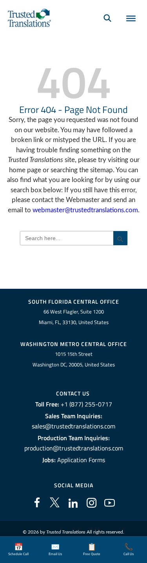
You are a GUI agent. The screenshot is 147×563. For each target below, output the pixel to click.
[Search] (107, 18)
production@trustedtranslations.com (73, 448)
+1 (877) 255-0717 (86, 404)
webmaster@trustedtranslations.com (85, 210)
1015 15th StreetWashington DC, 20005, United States (74, 359)
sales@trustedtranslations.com (73, 426)
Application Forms (81, 460)
